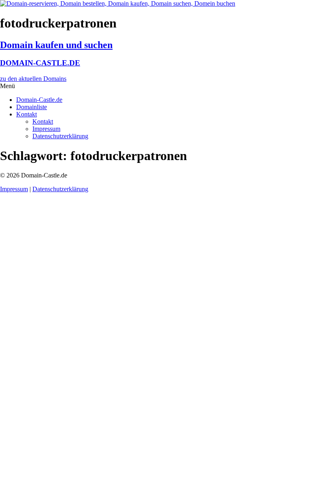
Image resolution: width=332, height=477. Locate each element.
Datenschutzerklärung (60, 136)
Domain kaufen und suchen (56, 45)
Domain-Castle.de (39, 99)
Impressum (46, 128)
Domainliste (31, 106)
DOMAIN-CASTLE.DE (40, 63)
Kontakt (26, 114)
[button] (166, 86)
